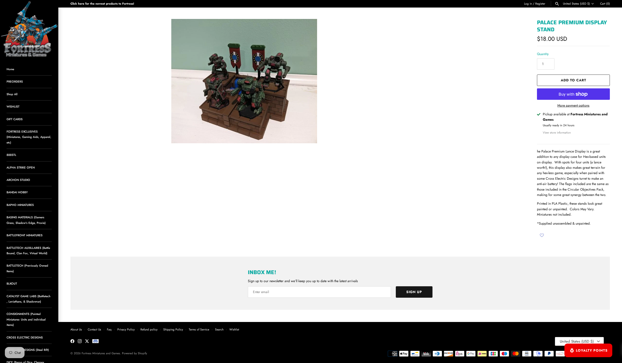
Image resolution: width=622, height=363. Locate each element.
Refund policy (148, 329)
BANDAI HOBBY (17, 192)
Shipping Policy (173, 329)
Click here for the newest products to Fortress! (102, 3)
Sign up (414, 291)
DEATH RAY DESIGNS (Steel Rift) (28, 350)
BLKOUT (12, 283)
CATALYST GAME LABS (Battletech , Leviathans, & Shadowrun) (28, 299)
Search (219, 329)
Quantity (543, 53)
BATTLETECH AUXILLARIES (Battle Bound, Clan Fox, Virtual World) (28, 250)
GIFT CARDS (15, 119)
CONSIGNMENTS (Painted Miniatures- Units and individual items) (26, 319)
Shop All (12, 94)
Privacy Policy (126, 329)
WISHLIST (13, 106)
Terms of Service (199, 329)
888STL (11, 155)
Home (10, 69)
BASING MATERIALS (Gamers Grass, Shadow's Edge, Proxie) (26, 220)
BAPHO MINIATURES (20, 205)
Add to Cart (573, 80)
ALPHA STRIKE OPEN (21, 167)
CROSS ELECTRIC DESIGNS (25, 337)
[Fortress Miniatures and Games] (29, 29)
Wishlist (234, 329)
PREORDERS (15, 81)
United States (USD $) (576, 3)
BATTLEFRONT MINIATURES (25, 235)
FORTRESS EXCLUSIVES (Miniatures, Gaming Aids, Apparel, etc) (29, 136)
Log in (528, 3)
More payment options (573, 105)
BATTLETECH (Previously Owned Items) (27, 268)
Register (540, 3)
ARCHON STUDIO (18, 180)
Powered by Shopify (134, 353)
